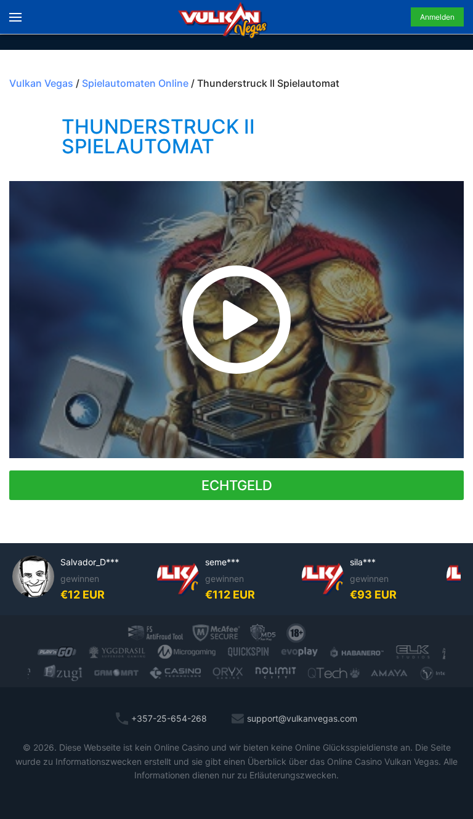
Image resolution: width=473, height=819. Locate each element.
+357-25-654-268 (169, 718)
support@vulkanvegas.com (302, 718)
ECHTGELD (236, 485)
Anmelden (437, 17)
